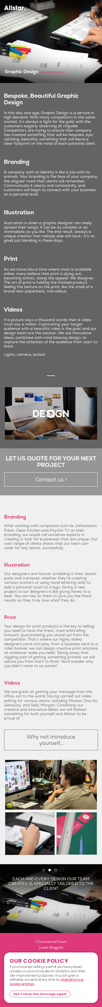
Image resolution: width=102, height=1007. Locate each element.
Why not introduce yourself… (51, 740)
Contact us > (51, 479)
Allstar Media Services (14, 9)
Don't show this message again (40, 994)
